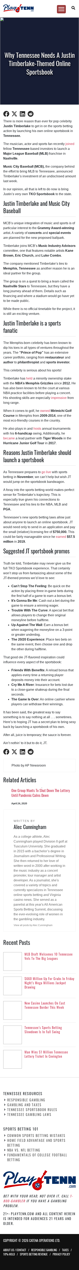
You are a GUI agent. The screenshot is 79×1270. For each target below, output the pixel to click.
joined (69, 144)
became (9, 438)
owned (45, 410)
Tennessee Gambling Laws (29, 1114)
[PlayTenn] (37, 8)
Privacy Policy (61, 1254)
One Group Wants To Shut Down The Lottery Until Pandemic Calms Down (40, 793)
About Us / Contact (14, 1250)
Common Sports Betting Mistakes (36, 1135)
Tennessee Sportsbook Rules (32, 1109)
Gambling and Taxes (24, 1105)
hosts (37, 428)
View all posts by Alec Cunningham (33, 925)
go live (46, 472)
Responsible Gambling (26, 1100)
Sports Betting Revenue (34, 1254)
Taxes (65, 1250)
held (29, 378)
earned (61, 536)
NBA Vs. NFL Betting (23, 1150)
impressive (59, 398)
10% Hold (9, 1254)
